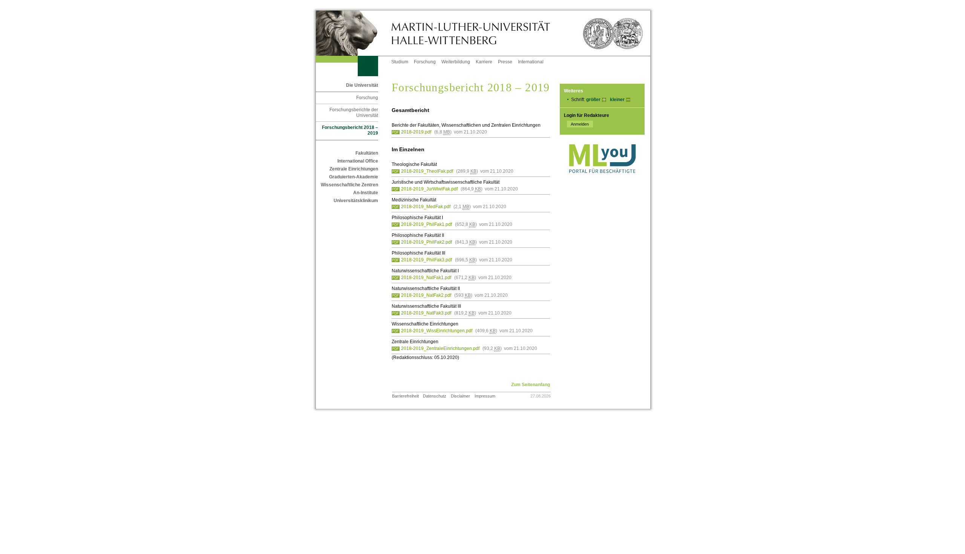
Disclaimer (460, 396)
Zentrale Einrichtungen (353, 169)
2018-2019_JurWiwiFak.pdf (429, 189)
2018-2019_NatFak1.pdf (426, 277)
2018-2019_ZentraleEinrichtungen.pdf (440, 348)
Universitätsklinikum (356, 200)
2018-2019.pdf (416, 132)
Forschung (425, 61)
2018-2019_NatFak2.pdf (426, 295)
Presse (505, 61)
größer (593, 99)
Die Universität (362, 85)
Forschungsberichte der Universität (353, 112)
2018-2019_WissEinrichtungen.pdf (436, 330)
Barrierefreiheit (405, 396)
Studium (399, 61)
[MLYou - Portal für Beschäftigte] (602, 180)
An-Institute (365, 192)
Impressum (485, 396)
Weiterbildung (455, 61)
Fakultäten (366, 153)
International (531, 61)
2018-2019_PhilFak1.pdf (426, 224)
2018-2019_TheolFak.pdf (427, 171)
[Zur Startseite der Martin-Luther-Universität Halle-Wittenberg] (353, 33)
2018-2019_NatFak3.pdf (426, 313)
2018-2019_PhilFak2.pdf (426, 242)
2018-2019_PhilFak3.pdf (426, 259)
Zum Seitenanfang (530, 384)
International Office (357, 161)
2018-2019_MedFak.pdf (425, 206)
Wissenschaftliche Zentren (349, 184)
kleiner (617, 99)
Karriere (484, 61)
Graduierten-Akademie (353, 177)
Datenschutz (434, 396)
